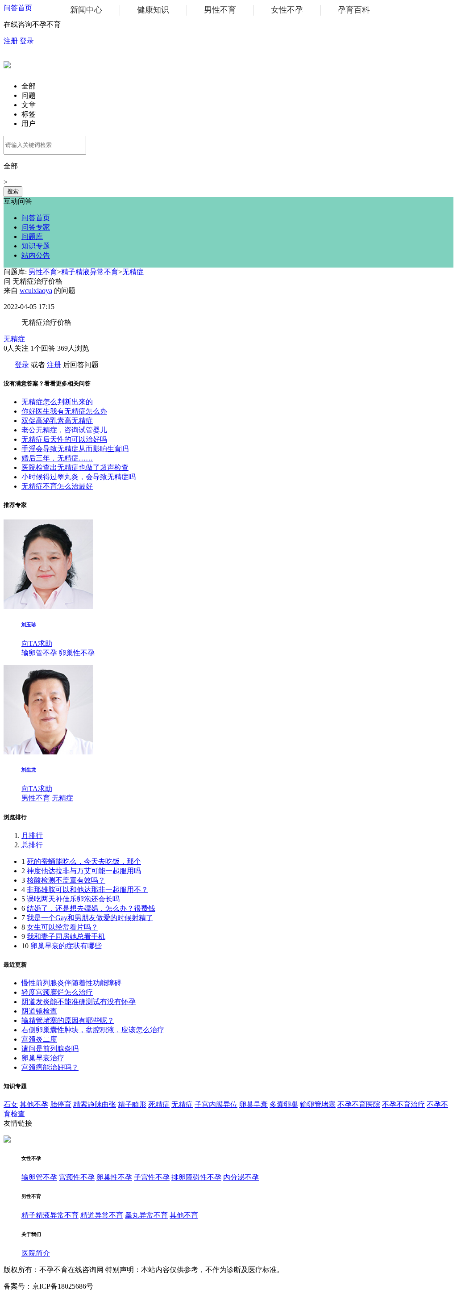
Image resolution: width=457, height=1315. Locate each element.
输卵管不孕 (39, 653)
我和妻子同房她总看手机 (66, 936)
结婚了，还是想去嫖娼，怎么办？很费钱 (91, 908)
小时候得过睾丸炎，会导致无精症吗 (78, 477)
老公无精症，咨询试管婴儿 (64, 430)
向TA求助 (36, 643)
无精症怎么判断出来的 (57, 402)
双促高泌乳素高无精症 (57, 420)
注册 (11, 41)
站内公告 (35, 255)
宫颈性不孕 (77, 1177)
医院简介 (35, 1253)
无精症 (133, 272)
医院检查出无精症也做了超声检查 (75, 467)
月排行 (32, 835)
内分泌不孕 (241, 1177)
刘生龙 (28, 769)
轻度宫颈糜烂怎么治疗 (57, 992)
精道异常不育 (101, 1215)
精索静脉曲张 (94, 1104)
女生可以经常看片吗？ (62, 927)
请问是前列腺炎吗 (50, 1048)
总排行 (32, 845)
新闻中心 (86, 9)
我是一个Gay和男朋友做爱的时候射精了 (90, 917)
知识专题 (35, 246)
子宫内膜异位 (216, 1104)
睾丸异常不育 (146, 1215)
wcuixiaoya (36, 290)
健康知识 (153, 9)
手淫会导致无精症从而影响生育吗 (75, 448)
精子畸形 (132, 1104)
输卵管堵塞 (318, 1104)
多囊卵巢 (284, 1104)
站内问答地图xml (30, 1303)
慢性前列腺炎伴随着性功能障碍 (71, 983)
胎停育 (60, 1104)
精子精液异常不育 (89, 272)
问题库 (32, 236)
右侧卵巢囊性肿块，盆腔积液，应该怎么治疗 (92, 1030)
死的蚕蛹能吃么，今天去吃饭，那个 (84, 861)
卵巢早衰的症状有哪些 (66, 946)
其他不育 (184, 1215)
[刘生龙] (48, 752)
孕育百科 (354, 9)
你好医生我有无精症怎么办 (64, 411)
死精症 (159, 1104)
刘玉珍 (28, 624)
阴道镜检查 (39, 1011)
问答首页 (18, 8)
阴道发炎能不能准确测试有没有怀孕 (78, 1001)
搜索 (13, 191)
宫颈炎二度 (39, 1039)
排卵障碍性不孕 (196, 1177)
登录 (27, 41)
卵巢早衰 (253, 1104)
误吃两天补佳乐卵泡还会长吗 (73, 899)
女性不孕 (287, 9)
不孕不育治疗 (403, 1104)
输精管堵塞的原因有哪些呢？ (67, 1020)
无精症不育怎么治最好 (57, 486)
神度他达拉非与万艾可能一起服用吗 (84, 871)
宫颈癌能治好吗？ (50, 1067)
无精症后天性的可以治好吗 (64, 439)
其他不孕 (34, 1104)
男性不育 (220, 9)
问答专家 (35, 227)
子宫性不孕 (152, 1177)
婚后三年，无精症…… (57, 458)
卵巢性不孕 (77, 653)
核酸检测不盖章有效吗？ (66, 880)
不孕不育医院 (358, 1104)
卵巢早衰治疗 (42, 1058)
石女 (11, 1104)
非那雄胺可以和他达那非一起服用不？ (87, 889)
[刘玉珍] (48, 606)
